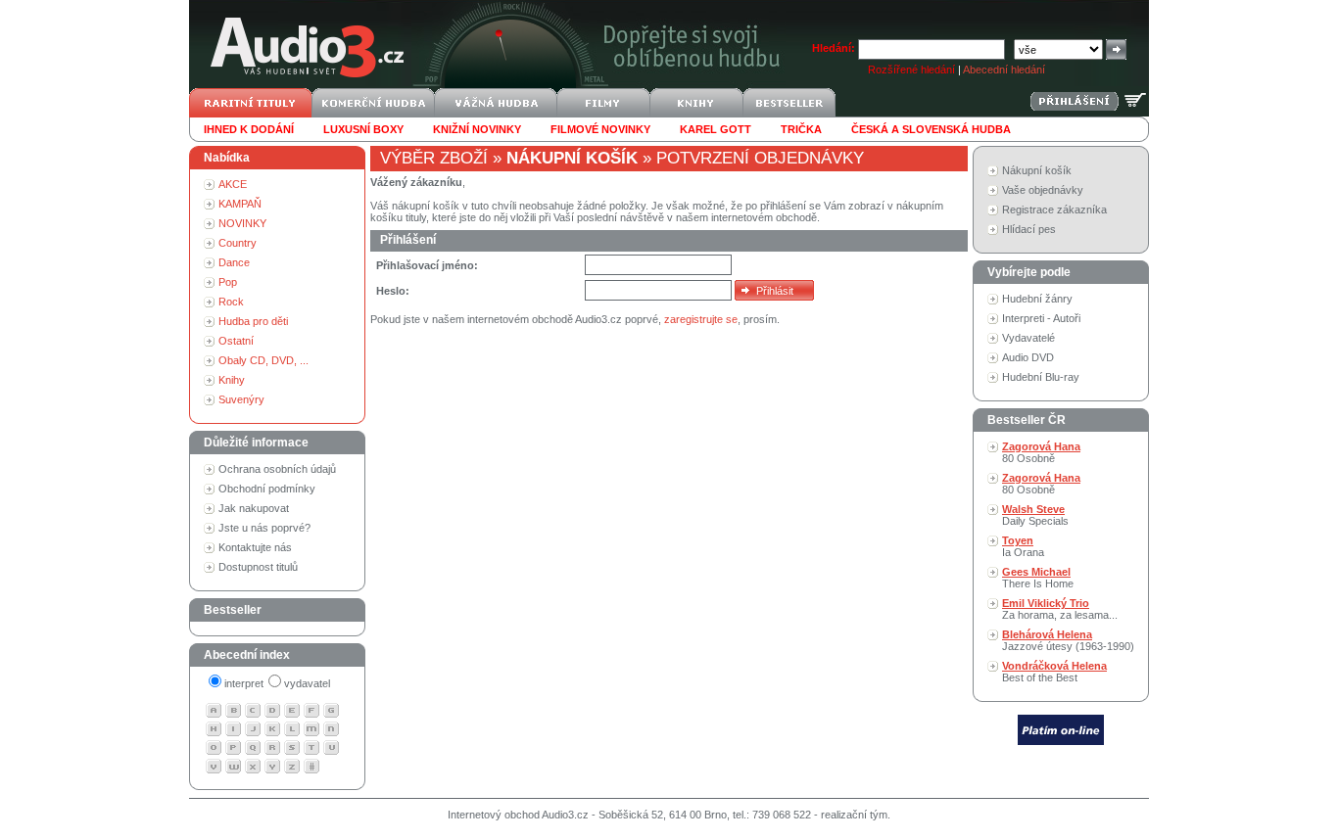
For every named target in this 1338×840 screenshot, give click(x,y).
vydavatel (307, 683)
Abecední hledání (1004, 69)
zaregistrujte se (701, 319)
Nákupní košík (1037, 170)
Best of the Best (1054, 671)
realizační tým (854, 814)
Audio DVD (1028, 357)
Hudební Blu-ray (1040, 377)
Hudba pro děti (253, 321)
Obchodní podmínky (266, 488)
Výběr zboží (434, 158)
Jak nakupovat (253, 508)
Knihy (231, 380)
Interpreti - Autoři (1041, 318)
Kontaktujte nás (255, 547)
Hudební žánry (1037, 298)
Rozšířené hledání (911, 69)
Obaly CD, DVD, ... (263, 360)
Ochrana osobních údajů (277, 469)
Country (237, 243)
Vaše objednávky (1042, 190)
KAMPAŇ (240, 204)
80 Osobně (1041, 452)
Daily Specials (1035, 515)
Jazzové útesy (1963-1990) (1068, 640)
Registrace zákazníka (1054, 209)
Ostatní (236, 341)
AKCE (232, 184)
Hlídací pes (1029, 229)
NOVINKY (242, 223)
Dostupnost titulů (258, 567)
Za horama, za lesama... (1060, 609)
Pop (227, 282)
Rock (231, 301)
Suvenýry (241, 399)
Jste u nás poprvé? (264, 528)
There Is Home (1038, 577)
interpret (243, 683)
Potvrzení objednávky (760, 158)
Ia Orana (1023, 546)
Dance (234, 262)
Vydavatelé (1028, 338)
